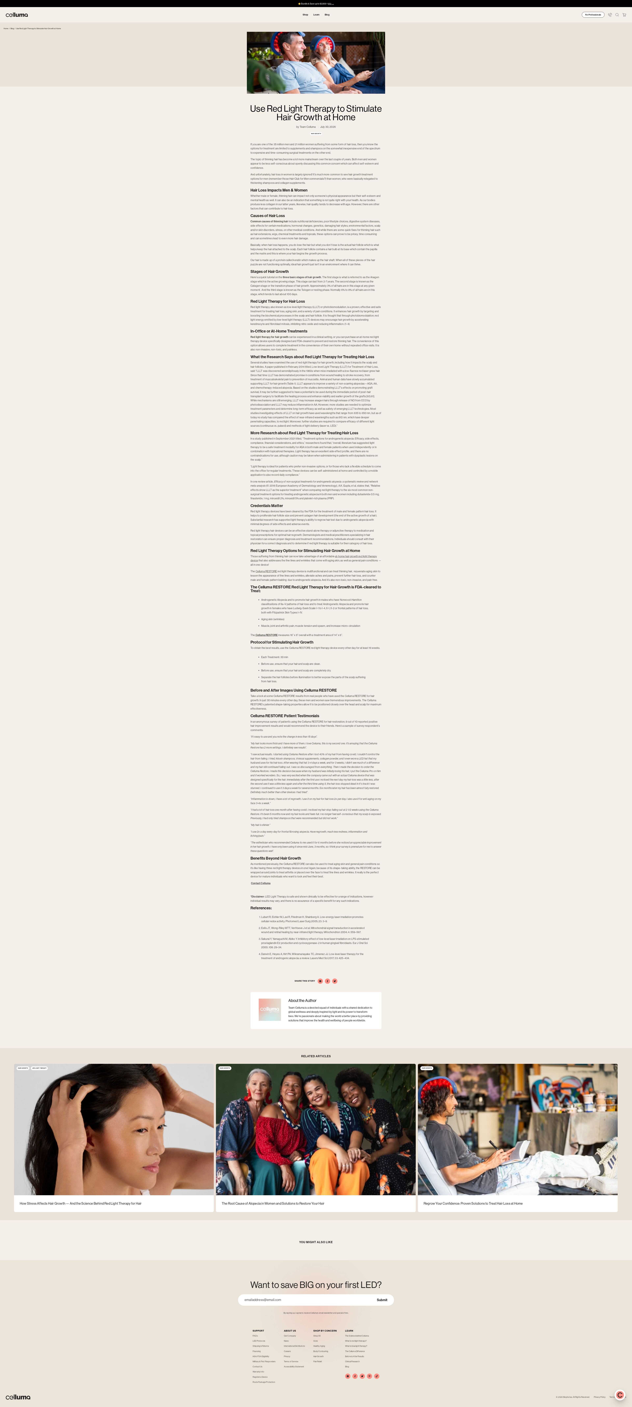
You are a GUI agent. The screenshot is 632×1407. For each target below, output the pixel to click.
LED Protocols (259, 1341)
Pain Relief (317, 1361)
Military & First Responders (264, 1361)
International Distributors (294, 1346)
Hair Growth (318, 1356)
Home (6, 29)
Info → (331, 3)
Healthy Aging (319, 1346)
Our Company (290, 1336)
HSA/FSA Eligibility (261, 1356)
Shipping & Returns (261, 1346)
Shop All (316, 1336)
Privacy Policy (600, 1397)
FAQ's (255, 1336)
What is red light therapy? (356, 1341)
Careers (287, 1351)
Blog (12, 29)
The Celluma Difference (355, 1351)
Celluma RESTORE (266, 571)
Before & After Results (354, 1356)
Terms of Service (291, 1361)
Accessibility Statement (294, 1367)
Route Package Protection (264, 1382)
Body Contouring (320, 1351)
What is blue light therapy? (356, 1346)
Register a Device (260, 1377)
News (286, 1341)
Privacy (287, 1356)
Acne (315, 1341)
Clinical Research (352, 1361)
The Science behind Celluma (357, 1336)
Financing (257, 1351)
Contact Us (258, 1367)
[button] (624, 15)
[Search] (617, 14)
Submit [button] (382, 1300)
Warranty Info (258, 1372)
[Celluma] (17, 15)
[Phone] (610, 15)
